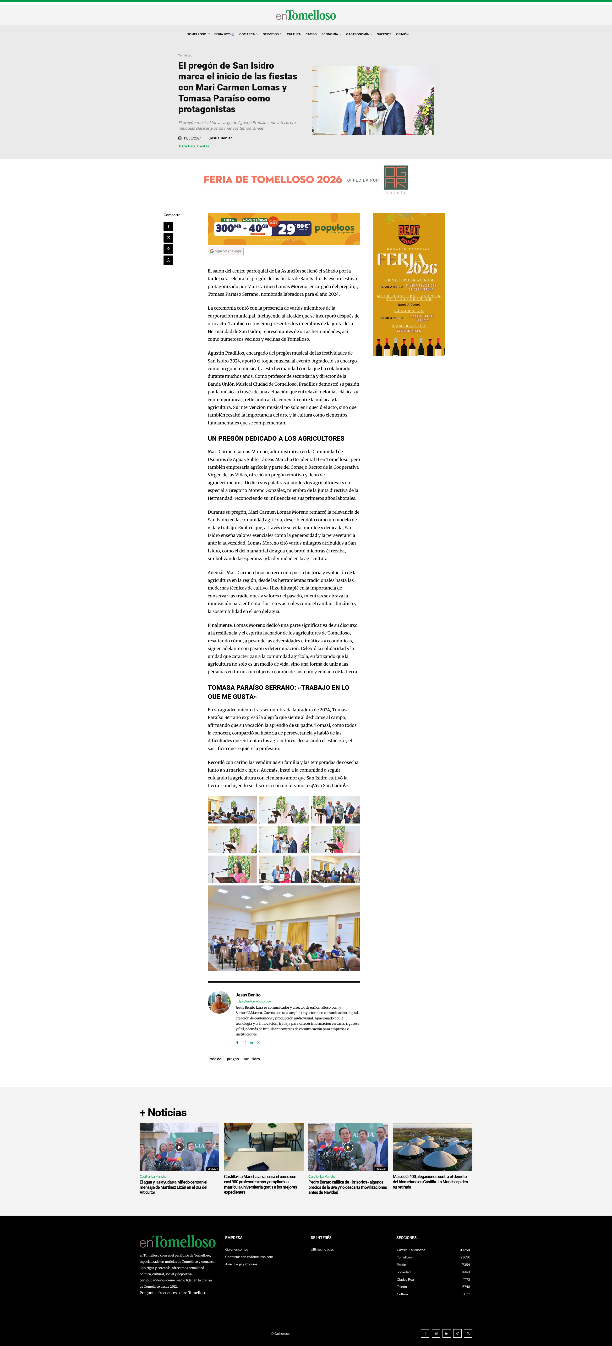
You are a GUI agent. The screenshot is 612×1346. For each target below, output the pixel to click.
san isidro (251, 1058)
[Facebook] (168, 226)
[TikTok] (457, 1333)
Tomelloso (185, 55)
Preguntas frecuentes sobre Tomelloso (173, 1292)
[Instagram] (244, 1041)
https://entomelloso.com (254, 1001)
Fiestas (203, 146)
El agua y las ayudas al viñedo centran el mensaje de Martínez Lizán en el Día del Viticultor (173, 1187)
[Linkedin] (251, 1041)
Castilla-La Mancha (153, 1176)
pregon (233, 1058)
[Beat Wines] (409, 355)
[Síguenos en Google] (226, 259)
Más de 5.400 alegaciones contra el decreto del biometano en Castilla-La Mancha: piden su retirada (430, 1181)
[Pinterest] (168, 249)
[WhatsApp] (168, 260)
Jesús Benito (221, 138)
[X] (168, 238)
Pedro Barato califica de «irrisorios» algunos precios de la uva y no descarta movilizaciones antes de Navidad (347, 1187)
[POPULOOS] (284, 244)
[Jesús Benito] (219, 1018)
